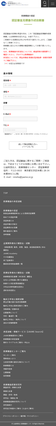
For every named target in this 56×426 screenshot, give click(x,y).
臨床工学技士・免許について (14, 319)
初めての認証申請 (10, 217)
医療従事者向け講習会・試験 (16, 272)
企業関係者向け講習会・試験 (16, 243)
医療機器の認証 (19, 211)
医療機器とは (8, 365)
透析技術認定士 (9, 290)
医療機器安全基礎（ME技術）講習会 (17, 276)
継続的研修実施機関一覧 (13, 264)
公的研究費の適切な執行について (16, 362)
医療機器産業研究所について (14, 401)
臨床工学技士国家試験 (14, 300)
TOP (5, 193)
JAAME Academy (10, 253)
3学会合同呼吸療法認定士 (13, 287)
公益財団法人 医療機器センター (15, 3)
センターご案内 (9, 355)
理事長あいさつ (9, 358)
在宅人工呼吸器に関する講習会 (15, 280)
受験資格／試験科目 (11, 309)
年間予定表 (7, 369)
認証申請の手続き (10, 224)
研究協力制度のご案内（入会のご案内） (19, 408)
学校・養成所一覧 (10, 316)
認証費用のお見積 (10, 227)
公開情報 (6, 372)
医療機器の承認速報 (12, 201)
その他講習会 (8, 257)
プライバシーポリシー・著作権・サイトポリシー (21, 416)
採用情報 (6, 376)
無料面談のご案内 (10, 231)
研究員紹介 (7, 405)
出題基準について (10, 312)
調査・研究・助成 (10, 394)
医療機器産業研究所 (12, 385)
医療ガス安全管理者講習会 (13, 283)
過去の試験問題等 (10, 323)
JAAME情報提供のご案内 (13, 335)
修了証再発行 (8, 260)
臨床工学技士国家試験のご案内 (15, 305)
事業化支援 (7, 391)
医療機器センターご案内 (14, 351)
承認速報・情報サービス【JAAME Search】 (23, 331)
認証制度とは (8, 220)
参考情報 (6, 234)
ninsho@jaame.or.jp (23, 177)
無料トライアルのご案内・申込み (16, 342)
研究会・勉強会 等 (10, 398)
